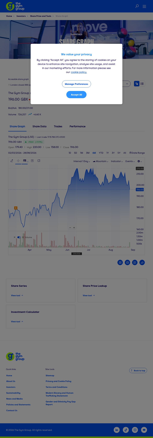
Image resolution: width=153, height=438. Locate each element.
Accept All (76, 94)
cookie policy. (79, 72)
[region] (76, 74)
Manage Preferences (76, 83)
